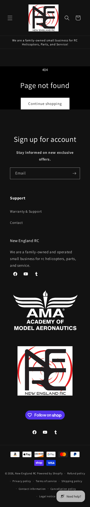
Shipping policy (72, 481)
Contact (16, 222)
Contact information (32, 489)
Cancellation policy (63, 489)
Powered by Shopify (50, 473)
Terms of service (46, 481)
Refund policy (76, 473)
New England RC (25, 473)
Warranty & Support (26, 211)
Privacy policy (21, 481)
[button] (10, 17)
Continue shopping (45, 103)
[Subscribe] (74, 173)
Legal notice (47, 496)
